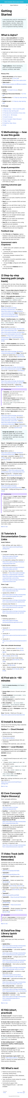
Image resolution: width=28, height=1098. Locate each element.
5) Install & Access (13, 90)
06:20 (21, 355)
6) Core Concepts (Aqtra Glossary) (12, 119)
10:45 (21, 426)
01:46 (17, 386)
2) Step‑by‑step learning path (11, 111)
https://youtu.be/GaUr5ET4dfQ (9, 314)
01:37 (8, 475)
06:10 (22, 370)
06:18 (21, 456)
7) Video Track (6, 121)
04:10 (19, 370)
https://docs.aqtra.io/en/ (19, 80)
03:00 (22, 356)
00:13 (19, 356)
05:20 (16, 475)
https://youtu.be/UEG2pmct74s (9, 316)
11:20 (9, 459)
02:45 (12, 475)
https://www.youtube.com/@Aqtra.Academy (14, 84)
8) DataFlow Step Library (9, 123)
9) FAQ (4, 125)
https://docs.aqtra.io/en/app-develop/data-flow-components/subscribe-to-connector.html (14, 998)
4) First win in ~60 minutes (10, 115)
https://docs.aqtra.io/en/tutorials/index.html (13, 715)
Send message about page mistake (14, 1)
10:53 (5, 459)
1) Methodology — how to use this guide (14, 109)
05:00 (21, 386)
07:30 (2, 341)
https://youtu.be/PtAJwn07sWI (11, 895)
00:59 (16, 427)
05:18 (17, 355)
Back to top (4, 526)
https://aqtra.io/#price (9, 738)
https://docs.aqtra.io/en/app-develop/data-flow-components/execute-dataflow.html (12, 337)
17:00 (24, 426)
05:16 (22, 339)
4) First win (15, 78)
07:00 (2, 458)
